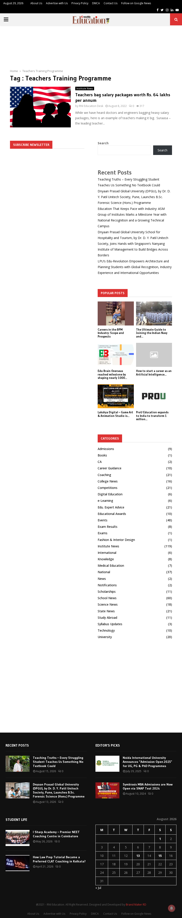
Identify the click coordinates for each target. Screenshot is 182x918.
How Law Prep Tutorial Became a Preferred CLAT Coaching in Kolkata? (59, 859)
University (105, 637)
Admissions (106, 449)
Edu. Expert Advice (111, 507)
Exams (102, 533)
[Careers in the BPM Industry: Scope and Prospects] (116, 313)
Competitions (107, 488)
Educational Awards (112, 514)
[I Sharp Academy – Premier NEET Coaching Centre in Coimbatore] (18, 838)
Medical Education (111, 565)
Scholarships (107, 591)
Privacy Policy (79, 3)
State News (106, 611)
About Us (36, 3)
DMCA (96, 3)
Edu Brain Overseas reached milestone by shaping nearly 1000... (112, 374)
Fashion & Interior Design (116, 540)
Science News (108, 604)
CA (100, 462)
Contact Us (110, 3)
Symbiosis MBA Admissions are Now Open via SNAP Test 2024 (148, 786)
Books (102, 455)
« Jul (98, 888)
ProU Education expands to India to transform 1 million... (152, 415)
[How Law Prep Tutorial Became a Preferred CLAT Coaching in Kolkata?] (18, 863)
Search (103, 143)
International (107, 552)
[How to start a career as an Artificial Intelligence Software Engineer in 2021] (154, 355)
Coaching (104, 475)
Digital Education (110, 494)
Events (102, 520)
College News (108, 481)
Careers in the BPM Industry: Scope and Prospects (111, 333)
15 (160, 856)
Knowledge (106, 559)
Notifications (107, 585)
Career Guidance (109, 468)
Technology (106, 630)
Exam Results (107, 526)
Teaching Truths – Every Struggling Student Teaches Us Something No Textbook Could (58, 762)
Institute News (84, 88)
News (102, 579)
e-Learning (105, 500)
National (104, 572)
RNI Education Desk (91, 106)
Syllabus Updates (110, 624)
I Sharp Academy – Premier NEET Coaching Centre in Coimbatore (56, 834)
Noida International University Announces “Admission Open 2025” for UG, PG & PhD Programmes (147, 762)
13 (138, 856)
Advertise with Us (57, 3)
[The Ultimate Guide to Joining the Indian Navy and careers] (154, 313)
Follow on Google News (136, 3)
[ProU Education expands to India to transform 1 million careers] (154, 396)
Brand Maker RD (136, 904)
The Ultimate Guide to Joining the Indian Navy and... (151, 333)
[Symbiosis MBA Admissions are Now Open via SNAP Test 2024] (107, 790)
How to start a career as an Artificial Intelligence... (154, 372)
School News (107, 598)
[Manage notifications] (171, 908)
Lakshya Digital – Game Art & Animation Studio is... (115, 414)
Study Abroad (107, 617)
